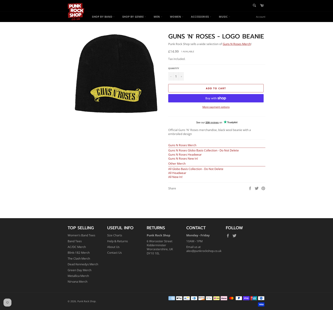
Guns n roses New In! (183, 158)
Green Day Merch (79, 270)
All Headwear (177, 173)
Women (176, 16)
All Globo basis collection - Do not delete (195, 169)
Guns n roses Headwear (185, 154)
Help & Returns (117, 241)
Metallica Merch (78, 276)
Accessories (200, 16)
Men (157, 16)
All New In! (175, 177)
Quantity (173, 68)
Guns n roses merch (237, 44)
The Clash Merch (79, 258)
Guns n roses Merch (182, 145)
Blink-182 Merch (79, 253)
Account (260, 16)
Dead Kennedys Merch (83, 264)
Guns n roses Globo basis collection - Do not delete (203, 150)
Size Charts (114, 235)
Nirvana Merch (77, 281)
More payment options (216, 107)
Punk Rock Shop (86, 301)
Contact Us (114, 253)
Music (224, 16)
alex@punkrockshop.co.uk (203, 251)
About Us (113, 247)
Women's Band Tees (81, 235)
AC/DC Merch (77, 247)
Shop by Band (102, 16)
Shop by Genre (133, 16)
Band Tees (75, 241)
